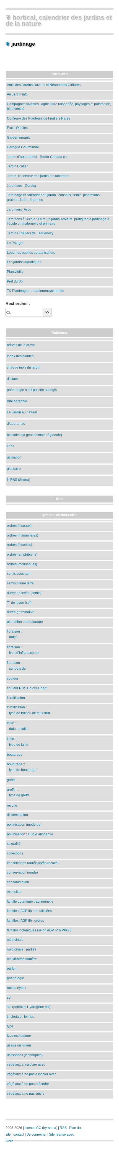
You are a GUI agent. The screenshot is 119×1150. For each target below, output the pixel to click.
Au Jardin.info (17, 94)
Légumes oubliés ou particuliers (31, 252)
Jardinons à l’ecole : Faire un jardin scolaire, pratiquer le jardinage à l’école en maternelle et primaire (58, 221)
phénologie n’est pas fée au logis (32, 390)
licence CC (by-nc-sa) (41, 1128)
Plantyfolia (15, 271)
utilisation (14, 457)
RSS (63, 1128)
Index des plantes (20, 356)
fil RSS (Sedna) (18, 479)
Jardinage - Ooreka (21, 185)
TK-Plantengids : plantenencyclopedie (35, 290)
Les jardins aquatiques (24, 262)
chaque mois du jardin (23, 367)
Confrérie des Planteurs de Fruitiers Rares (38, 118)
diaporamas (16, 423)
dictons (12, 378)
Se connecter (36, 1134)
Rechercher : (18, 303)
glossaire (14, 468)
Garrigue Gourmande (23, 147)
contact (18, 1134)
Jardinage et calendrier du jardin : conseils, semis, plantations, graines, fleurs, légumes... (53, 197)
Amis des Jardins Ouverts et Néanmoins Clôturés (44, 85)
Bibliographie (17, 401)
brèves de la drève (21, 345)
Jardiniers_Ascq (19, 209)
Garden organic (18, 137)
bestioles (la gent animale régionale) (34, 435)
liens (10, 446)
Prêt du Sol (15, 281)
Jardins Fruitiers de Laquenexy (30, 233)
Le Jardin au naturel (22, 412)
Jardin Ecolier (17, 166)
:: (14, 634)
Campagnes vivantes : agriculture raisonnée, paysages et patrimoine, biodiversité (59, 106)
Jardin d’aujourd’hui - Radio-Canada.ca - (38, 157)
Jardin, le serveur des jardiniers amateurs (38, 176)
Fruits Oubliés (17, 127)
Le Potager (15, 243)
